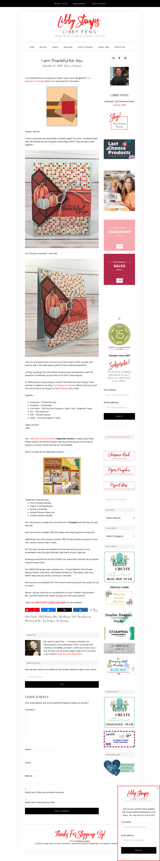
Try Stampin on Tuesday (64, 385)
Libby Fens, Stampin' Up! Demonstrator (80, 27)
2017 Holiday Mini (48, 616)
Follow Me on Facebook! (117, 437)
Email (28, 762)
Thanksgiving (84, 616)
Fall (74, 616)
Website (28, 776)
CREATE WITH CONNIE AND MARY (50, 602)
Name (28, 749)
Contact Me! (119, 104)
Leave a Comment (72, 65)
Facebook (64, 388)
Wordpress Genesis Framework (85, 844)
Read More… (77, 654)
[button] (130, 45)
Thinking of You (33, 620)
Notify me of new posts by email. (40, 802)
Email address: (111, 402)
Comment (30, 709)
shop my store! (64, 654)
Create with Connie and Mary (42, 438)
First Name (110, 389)
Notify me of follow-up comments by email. (44, 792)
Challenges (64, 616)
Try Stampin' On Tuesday (55, 620)
